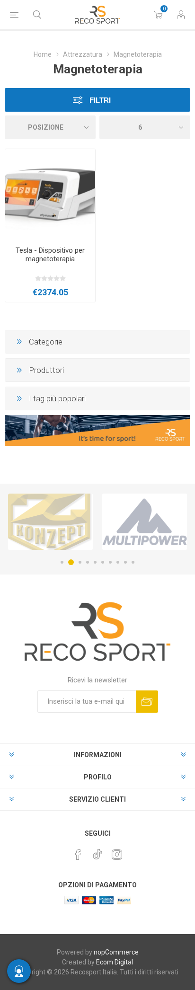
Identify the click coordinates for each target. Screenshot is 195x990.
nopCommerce (116, 952)
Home (43, 54)
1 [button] (62, 562)
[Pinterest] (78, 854)
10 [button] (133, 562)
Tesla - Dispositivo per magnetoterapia (50, 254)
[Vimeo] (97, 851)
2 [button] (71, 562)
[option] (50, 521)
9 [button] (125, 562)
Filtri (99, 100)
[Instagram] (116, 854)
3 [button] (80, 562)
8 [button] (117, 562)
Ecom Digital (114, 962)
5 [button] (95, 562)
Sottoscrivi (147, 701)
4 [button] (87, 562)
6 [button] (102, 562)
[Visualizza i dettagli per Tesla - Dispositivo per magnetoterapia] (50, 194)
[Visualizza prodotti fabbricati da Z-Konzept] (50, 521)
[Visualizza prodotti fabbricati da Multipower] (144, 521)
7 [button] (110, 562)
